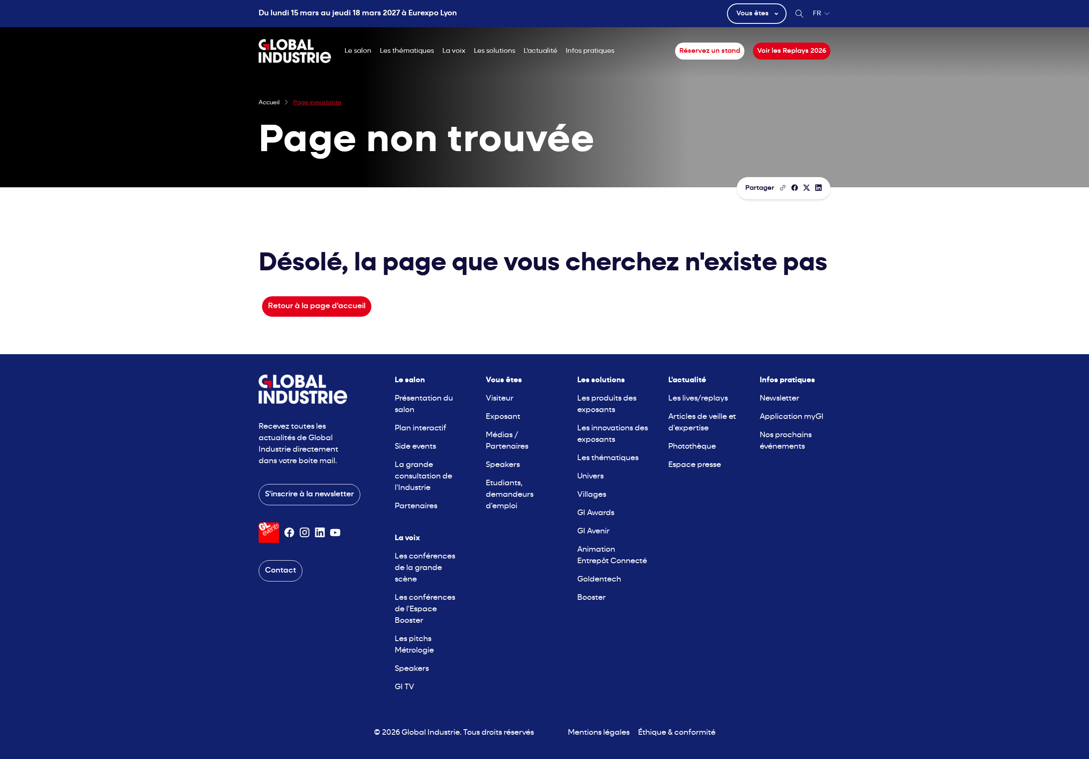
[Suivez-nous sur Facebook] (289, 532)
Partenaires (416, 506)
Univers (590, 477)
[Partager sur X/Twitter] (806, 187)
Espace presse (694, 465)
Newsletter (779, 399)
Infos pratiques (590, 51)
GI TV (404, 687)
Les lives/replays (698, 399)
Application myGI (792, 417)
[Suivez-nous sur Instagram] (304, 532)
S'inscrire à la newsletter (309, 494)
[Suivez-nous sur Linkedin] (320, 532)
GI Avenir (593, 531)
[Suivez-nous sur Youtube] (335, 532)
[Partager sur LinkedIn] (818, 187)
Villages (591, 495)
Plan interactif (420, 428)
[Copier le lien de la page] (782, 187)
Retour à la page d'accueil (316, 306)
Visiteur (499, 399)
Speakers (412, 669)
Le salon (358, 51)
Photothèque (692, 447)
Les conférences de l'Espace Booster (425, 609)
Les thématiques (407, 51)
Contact (280, 571)
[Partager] (794, 187)
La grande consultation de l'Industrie (423, 476)
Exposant (503, 417)
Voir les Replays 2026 (791, 51)
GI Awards (595, 513)
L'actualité (540, 51)
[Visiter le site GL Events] (269, 532)
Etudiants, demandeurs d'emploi (509, 494)
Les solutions (494, 51)
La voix (453, 51)
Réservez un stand (709, 51)
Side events (415, 447)
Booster (591, 598)
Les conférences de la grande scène (425, 568)
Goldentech (599, 580)
